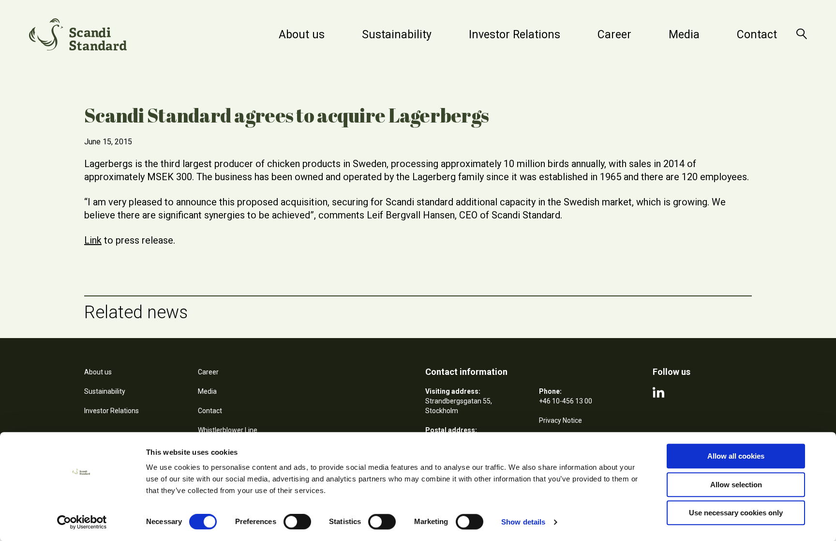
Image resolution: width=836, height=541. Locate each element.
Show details (523, 522)
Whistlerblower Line (227, 430)
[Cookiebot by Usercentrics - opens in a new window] (82, 522)
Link (93, 240)
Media (684, 34)
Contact (757, 34)
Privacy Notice (560, 420)
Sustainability (397, 34)
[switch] (297, 521)
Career (614, 34)
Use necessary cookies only (736, 513)
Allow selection (736, 484)
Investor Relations (514, 34)
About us (302, 34)
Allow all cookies (735, 456)
